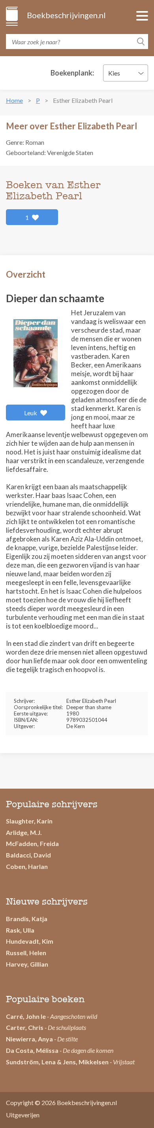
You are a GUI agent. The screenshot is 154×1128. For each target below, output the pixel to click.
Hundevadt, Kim (29, 941)
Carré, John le (26, 1016)
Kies (114, 73)
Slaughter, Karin (29, 821)
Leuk (31, 412)
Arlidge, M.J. (24, 832)
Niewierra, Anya (29, 1039)
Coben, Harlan (27, 866)
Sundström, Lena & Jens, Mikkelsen (57, 1062)
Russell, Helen (26, 952)
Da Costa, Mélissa (32, 1050)
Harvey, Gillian (27, 964)
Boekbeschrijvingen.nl (66, 15)
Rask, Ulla (20, 930)
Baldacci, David (28, 855)
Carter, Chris (24, 1027)
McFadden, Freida (32, 843)
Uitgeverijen (22, 1115)
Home (14, 100)
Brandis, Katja (26, 918)
